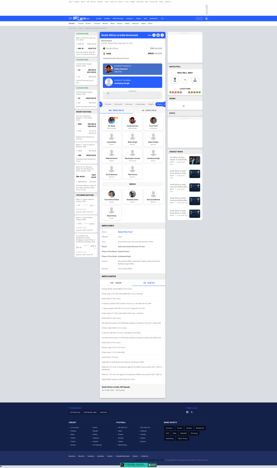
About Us (81, 456)
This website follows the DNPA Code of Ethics (150, 460)
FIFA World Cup (75, 412)
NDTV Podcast (118, 18)
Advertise (72, 456)
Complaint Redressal (122, 456)
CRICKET (100, 2)
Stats (172, 113)
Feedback (91, 456)
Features (135, 23)
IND (116, 110)
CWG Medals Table (90, 412)
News (113, 23)
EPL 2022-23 (145, 427)
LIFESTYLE (113, 2)
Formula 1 (129, 18)
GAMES (132, 2)
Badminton (153, 18)
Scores (80, 23)
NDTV (71, 2)
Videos (127, 23)
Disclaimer (100, 456)
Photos (119, 23)
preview (108, 104)
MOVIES (93, 2)
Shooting (194, 433)
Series (88, 23)
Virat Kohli (103, 412)
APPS (146, 2)
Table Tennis (183, 438)
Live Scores (75, 427)
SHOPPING (139, 2)
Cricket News (176, 152)
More (150, 23)
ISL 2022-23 (122, 427)
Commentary (140, 104)
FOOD (107, 2)
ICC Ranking (97, 445)
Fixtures (97, 23)
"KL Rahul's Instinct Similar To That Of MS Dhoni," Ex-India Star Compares (178, 158)
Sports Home (72, 28)
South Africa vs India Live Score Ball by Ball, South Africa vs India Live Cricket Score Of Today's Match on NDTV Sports (179, 185)
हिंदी (88, 2)
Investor (110, 456)
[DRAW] (185, 79)
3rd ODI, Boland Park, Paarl (111, 43)
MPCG (161, 2)
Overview (128, 104)
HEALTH (121, 2)
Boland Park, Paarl (125, 232)
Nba (174, 433)
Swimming (169, 438)
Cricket (98, 18)
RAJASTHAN (154, 2)
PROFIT (83, 2)
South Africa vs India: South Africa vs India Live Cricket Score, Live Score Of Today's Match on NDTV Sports (179, 172)
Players (95, 441)
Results (105, 23)
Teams (143, 23)
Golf (145, 18)
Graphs (151, 104)
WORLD (76, 2)
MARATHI (168, 2)
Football (107, 18)
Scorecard (118, 104)
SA (149, 110)
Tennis (138, 18)
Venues (73, 445)
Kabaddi (183, 433)
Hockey (189, 428)
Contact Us (144, 456)
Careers (135, 456)
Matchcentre (122, 445)
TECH (127, 2)
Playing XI (160, 104)
